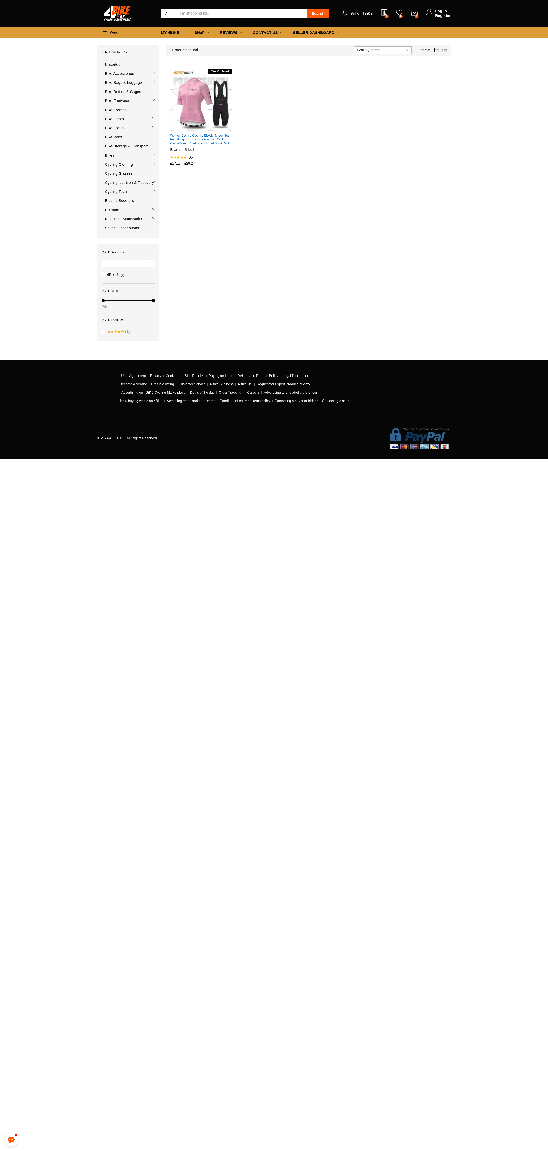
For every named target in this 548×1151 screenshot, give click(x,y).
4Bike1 (188, 149)
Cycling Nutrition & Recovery (129, 182)
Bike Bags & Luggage (123, 82)
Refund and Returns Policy (257, 376)
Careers (252, 392)
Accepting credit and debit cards (191, 401)
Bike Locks (114, 128)
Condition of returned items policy (245, 401)
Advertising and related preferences (291, 392)
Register (443, 16)
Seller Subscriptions (122, 228)
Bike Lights (114, 119)
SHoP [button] (199, 33)
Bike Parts (113, 137)
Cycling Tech (116, 191)
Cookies (172, 376)
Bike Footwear (117, 101)
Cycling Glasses (119, 173)
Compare (216, 128)
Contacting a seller (336, 401)
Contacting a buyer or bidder (296, 401)
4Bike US (245, 384)
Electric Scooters (119, 200)
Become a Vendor (133, 384)
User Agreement (133, 376)
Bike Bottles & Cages (123, 92)
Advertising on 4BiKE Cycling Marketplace (153, 392)
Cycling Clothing (119, 164)
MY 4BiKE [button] (170, 33)
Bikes (109, 155)
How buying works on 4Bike (141, 401)
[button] (11, 1140)
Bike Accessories (119, 73)
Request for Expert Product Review (283, 384)
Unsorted (113, 64)
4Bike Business (222, 384)
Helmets (112, 210)
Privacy (155, 376)
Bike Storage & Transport (126, 146)
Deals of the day (202, 392)
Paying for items (221, 376)
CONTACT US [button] (265, 33)
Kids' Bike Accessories (124, 219)
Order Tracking (230, 392)
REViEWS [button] (229, 33)
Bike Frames (116, 110)
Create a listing (162, 384)
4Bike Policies (193, 376)
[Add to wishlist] (206, 128)
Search (318, 13)
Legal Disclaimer (295, 376)
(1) (118, 332)
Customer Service (192, 384)
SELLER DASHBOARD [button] (313, 33)
